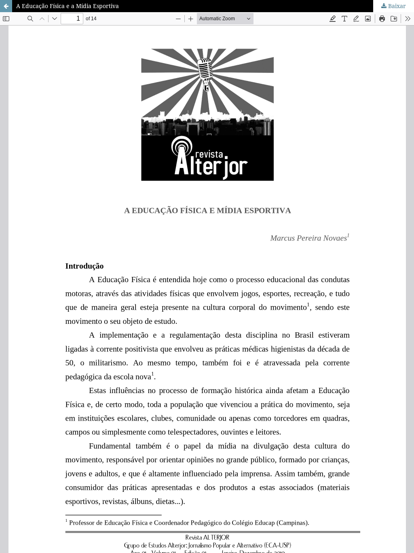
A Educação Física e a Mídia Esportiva (67, 6)
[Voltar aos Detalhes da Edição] (6, 6)
